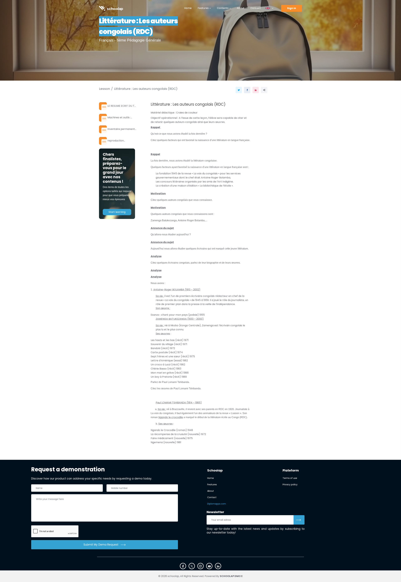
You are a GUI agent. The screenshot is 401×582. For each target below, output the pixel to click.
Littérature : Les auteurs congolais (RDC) (145, 89)
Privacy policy (290, 484)
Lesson (104, 89)
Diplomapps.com (216, 503)
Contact (255, 8)
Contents (223, 8)
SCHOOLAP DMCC (231, 576)
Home (188, 8)
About (240, 8)
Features (203, 8)
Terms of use (290, 478)
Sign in (291, 8)
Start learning (117, 212)
